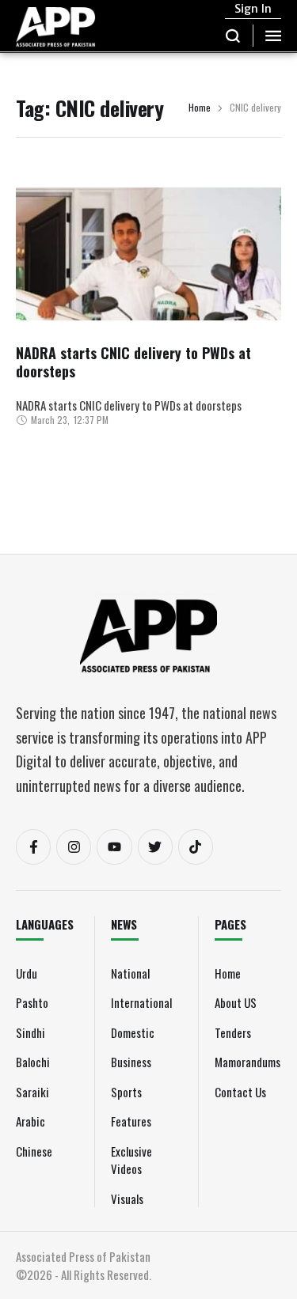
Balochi (33, 1061)
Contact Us (240, 1091)
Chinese (34, 1151)
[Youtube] (114, 846)
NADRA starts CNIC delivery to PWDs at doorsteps (133, 362)
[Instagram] (73, 846)
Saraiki (32, 1091)
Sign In (253, 9)
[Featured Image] (148, 306)
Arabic (30, 1121)
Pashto (32, 1002)
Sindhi (30, 1032)
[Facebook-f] (33, 846)
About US (236, 1002)
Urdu (26, 973)
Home (199, 108)
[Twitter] (155, 846)
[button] (233, 36)
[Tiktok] (195, 846)
